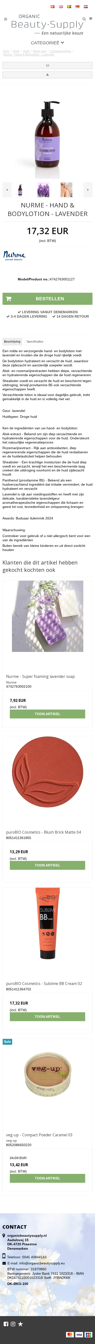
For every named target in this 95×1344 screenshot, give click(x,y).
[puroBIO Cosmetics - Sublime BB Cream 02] (47, 933)
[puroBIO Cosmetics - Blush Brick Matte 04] (47, 781)
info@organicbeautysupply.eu (42, 1263)
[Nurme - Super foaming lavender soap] (47, 625)
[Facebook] (6, 1324)
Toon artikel (47, 714)
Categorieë (46, 42)
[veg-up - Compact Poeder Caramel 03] (47, 1084)
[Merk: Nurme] (14, 262)
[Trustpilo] (20, 1324)
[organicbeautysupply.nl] (48, 25)
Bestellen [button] (50, 298)
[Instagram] (13, 1324)
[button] (47, 65)
